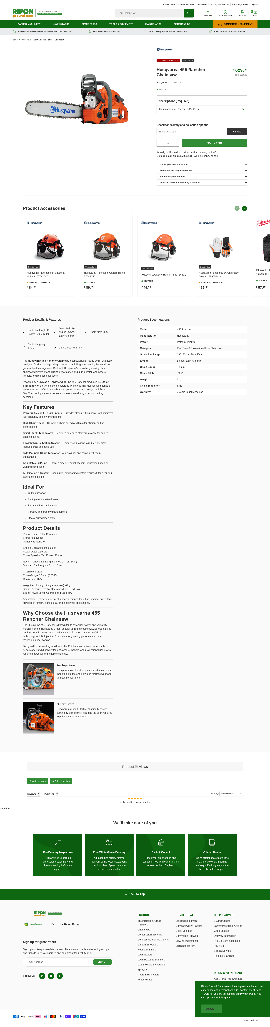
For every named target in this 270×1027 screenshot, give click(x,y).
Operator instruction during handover (180, 182)
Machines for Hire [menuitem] (185, 946)
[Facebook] (60, 976)
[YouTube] (51, 976)
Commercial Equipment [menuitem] (238, 24)
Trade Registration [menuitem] (240, 4)
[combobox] (149, 13)
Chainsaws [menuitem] (144, 929)
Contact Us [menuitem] (202, 4)
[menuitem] (42, 976)
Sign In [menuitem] (255, 4)
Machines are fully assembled (176, 170)
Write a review (39, 781)
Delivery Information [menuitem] (225, 936)
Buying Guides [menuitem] (222, 921)
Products (25, 40)
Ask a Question (62, 781)
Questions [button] (49, 794)
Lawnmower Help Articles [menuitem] (228, 926)
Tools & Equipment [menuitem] (121, 24)
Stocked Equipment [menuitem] (186, 921)
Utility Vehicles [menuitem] (184, 931)
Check (237, 131)
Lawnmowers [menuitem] (61, 24)
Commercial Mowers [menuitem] (187, 936)
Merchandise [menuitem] (182, 24)
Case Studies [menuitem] (221, 931)
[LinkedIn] (42, 976)
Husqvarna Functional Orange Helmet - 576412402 (106, 274)
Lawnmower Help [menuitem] (186, 4)
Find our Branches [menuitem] (224, 956)
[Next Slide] (244, 208)
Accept (211, 1008)
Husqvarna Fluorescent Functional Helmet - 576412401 (46, 274)
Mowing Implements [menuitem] (187, 941)
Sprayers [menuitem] (143, 969)
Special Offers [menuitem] (169, 4)
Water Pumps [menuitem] (145, 979)
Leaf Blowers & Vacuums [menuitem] (151, 964)
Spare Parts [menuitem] (89, 24)
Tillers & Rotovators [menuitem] (148, 974)
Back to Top (136, 894)
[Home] (37, 13)
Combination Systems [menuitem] (150, 934)
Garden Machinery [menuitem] (29, 24)
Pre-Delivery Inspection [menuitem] (227, 941)
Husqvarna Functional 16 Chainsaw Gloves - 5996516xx (219, 274)
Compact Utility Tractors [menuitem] (189, 926)
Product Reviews (135, 767)
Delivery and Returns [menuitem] (219, 4)
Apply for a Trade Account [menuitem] (228, 978)
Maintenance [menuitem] (153, 24)
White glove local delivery (174, 164)
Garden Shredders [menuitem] (148, 944)
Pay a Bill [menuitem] (219, 946)
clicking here (224, 997)
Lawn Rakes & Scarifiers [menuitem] (151, 959)
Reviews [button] (31, 794)
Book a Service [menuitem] (222, 951)
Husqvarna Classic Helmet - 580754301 (163, 274)
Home (15, 40)
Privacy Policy (248, 993)
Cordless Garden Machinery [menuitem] (153, 939)
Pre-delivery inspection (172, 176)
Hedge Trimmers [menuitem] (147, 949)
